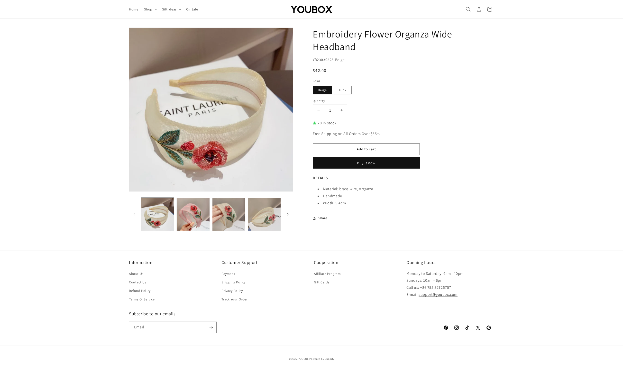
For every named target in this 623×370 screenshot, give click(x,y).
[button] (150, 9)
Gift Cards (322, 282)
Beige (322, 90)
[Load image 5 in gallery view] (264, 214)
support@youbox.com (438, 294)
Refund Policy (140, 291)
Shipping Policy (233, 282)
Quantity (319, 101)
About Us (136, 273)
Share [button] (322, 218)
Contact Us (137, 282)
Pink (343, 90)
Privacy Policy (232, 291)
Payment (228, 273)
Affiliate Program (327, 273)
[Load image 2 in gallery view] (193, 214)
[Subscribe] (211, 327)
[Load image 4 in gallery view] (228, 214)
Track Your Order (234, 299)
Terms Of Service (142, 299)
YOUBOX (304, 359)
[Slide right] (288, 214)
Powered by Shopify (321, 359)
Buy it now (366, 163)
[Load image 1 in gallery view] (157, 214)
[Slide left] (134, 214)
